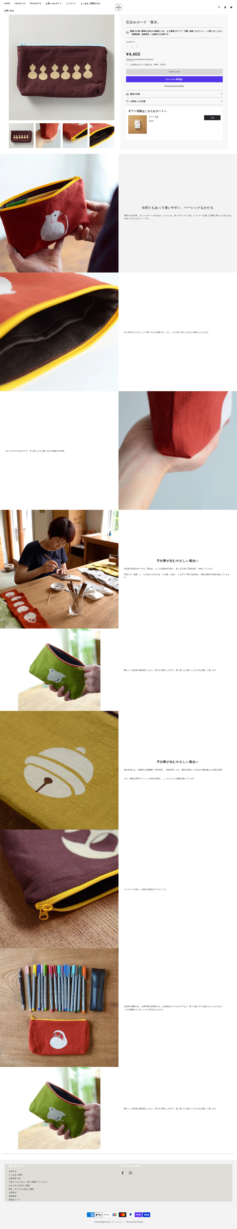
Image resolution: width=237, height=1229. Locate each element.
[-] (126, 47)
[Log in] (225, 7)
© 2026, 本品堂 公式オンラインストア (108, 1222)
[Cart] (231, 7)
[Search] (219, 7)
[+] (137, 47)
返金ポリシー (14, 1199)
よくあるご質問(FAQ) (90, 3)
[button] (174, 94)
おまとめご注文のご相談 (19, 1185)
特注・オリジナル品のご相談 (21, 1189)
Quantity (130, 42)
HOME (7, 3)
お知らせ (12, 1171)
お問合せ (12, 1192)
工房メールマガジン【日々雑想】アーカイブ (28, 1182)
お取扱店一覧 (14, 1178)
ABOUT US (20, 3)
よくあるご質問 (15, 1175)
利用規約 (12, 1196)
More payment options (174, 86)
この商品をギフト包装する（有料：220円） (148, 64)
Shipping (130, 59)
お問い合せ (9, 10)
